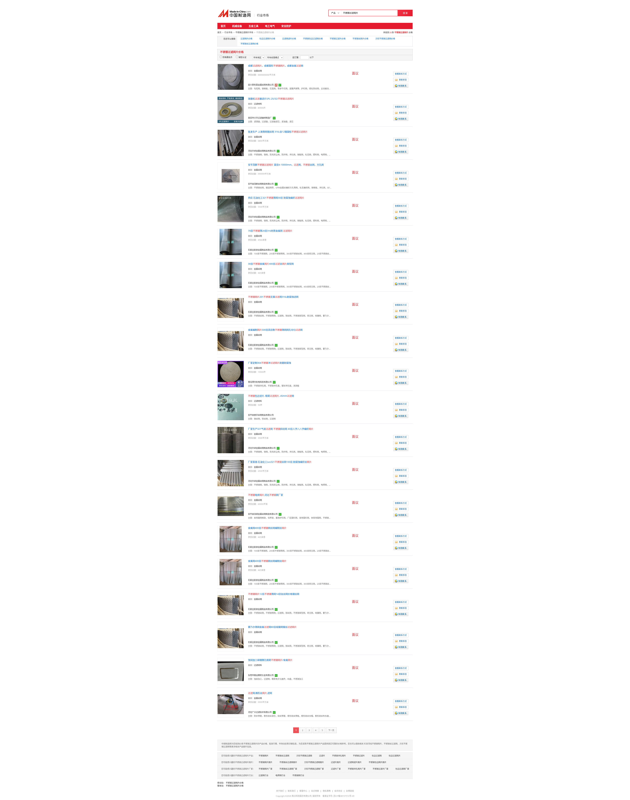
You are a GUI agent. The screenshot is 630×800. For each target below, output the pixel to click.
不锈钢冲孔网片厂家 (357, 768)
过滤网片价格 (246, 38)
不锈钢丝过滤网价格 (249, 43)
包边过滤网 (377, 755)
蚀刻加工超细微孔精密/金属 (270, 660)
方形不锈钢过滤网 (304, 755)
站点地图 (315, 790)
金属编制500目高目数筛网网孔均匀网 (275, 329)
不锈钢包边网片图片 (377, 762)
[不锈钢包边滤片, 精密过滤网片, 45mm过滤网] (231, 406)
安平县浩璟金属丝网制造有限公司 (263, 514)
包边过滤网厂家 (402, 768)
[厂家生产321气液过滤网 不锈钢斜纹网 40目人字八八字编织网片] (231, 439)
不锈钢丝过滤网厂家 (288, 768)
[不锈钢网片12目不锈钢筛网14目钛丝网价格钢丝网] (231, 605)
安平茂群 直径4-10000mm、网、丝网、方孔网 (286, 164)
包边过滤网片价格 (267, 38)
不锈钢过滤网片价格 (234, 782)
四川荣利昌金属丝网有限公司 (261, 84)
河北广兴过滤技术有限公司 (260, 712)
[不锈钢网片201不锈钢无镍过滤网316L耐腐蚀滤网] (231, 307)
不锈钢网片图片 (265, 762)
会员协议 (338, 790)
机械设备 (237, 26)
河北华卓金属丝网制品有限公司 (262, 150)
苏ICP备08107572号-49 (343, 796)
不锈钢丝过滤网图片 (288, 762)
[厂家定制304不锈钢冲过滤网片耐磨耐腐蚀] (231, 373)
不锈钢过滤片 (359, 755)
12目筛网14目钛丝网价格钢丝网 (273, 593)
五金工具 (253, 26)
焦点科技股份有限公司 (302, 796)
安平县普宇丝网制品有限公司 (261, 415)
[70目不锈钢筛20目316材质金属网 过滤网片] (231, 241)
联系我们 (292, 790)
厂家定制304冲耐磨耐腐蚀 (269, 362)
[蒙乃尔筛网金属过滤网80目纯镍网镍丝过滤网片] (231, 638)
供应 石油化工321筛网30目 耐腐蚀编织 (276, 197)
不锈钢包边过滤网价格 (313, 38)
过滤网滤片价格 (289, 38)
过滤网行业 (263, 775)
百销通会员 (227, 57)
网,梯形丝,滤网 (260, 693)
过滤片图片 (336, 762)
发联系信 (403, 79)
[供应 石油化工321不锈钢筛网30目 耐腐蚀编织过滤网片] (231, 208)
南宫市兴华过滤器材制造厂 (260, 117)
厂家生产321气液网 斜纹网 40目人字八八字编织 (280, 428)
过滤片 (322, 755)
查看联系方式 (401, 73)
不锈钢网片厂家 (265, 768)
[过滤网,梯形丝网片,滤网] (231, 704)
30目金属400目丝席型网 (271, 263)
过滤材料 (258, 104)
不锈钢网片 (263, 755)
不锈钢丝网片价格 (360, 38)
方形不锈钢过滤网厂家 (314, 768)
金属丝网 (258, 70)
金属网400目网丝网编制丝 (267, 527)
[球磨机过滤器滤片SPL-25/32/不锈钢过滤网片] (231, 109)
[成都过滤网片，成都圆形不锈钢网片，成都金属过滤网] (231, 76)
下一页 (331, 730)
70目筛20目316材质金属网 (270, 230)
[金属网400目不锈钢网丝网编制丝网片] (231, 538)
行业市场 (263, 15)
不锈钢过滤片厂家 (380, 768)
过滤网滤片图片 (355, 762)
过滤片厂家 (336, 768)
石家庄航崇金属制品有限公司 (261, 250)
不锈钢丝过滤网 (282, 755)
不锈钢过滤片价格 (338, 38)
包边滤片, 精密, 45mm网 (271, 395)
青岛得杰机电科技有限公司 (260, 382)
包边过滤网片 (394, 755)
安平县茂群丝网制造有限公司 (261, 184)
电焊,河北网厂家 (265, 494)
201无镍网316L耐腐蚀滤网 (273, 296)
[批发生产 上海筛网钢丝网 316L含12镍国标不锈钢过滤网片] (231, 142)
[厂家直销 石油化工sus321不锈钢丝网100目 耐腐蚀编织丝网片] (231, 472)
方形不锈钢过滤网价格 (385, 38)
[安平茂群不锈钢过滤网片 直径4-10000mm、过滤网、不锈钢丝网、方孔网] (231, 175)
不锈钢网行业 (298, 775)
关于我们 (280, 790)
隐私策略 (327, 790)
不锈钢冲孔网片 (339, 755)
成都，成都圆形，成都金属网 (275, 65)
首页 (223, 26)
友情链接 (350, 790)
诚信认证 (242, 57)
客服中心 (303, 790)
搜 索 (405, 12)
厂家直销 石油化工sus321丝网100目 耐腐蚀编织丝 (280, 461)
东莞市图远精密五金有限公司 (261, 675)
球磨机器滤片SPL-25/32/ (271, 98)
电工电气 (270, 26)
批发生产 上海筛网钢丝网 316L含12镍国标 (278, 131)
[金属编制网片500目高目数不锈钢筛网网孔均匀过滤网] (231, 340)
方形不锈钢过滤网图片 (314, 762)
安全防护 (286, 26)
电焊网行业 (280, 775)
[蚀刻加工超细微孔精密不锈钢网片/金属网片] (231, 671)
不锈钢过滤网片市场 (244, 32)
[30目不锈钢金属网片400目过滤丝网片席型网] (231, 274)
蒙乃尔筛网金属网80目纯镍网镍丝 (272, 627)
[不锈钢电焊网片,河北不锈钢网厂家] (231, 505)
